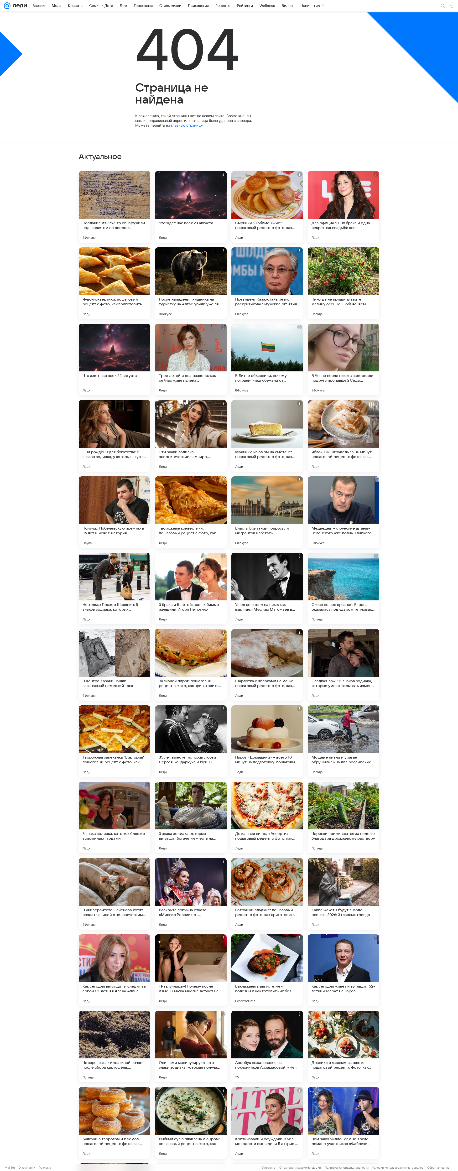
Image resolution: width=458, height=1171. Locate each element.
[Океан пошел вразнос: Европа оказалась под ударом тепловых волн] (343, 588)
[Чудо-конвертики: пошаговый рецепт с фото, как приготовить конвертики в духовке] (114, 283)
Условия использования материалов (397, 1167)
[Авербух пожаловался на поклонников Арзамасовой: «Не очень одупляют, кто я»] (267, 1046)
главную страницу (187, 125)
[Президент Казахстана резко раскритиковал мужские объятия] (267, 283)
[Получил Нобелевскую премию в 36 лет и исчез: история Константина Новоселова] (114, 512)
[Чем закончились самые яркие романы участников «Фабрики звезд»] (343, 1123)
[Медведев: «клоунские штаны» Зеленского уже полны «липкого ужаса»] (343, 512)
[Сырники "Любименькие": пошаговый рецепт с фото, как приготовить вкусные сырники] (267, 207)
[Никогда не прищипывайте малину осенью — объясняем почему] (343, 283)
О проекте (268, 1167)
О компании (27, 1167)
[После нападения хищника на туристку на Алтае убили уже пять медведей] (191, 283)
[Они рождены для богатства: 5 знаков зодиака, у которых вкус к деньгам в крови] (114, 436)
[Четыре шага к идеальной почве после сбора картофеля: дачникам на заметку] (114, 1046)
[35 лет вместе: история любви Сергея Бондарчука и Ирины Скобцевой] (191, 741)
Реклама (45, 1167)
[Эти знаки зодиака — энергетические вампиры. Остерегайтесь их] (191, 436)
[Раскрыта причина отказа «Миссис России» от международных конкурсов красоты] (191, 894)
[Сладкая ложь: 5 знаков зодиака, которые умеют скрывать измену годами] (343, 665)
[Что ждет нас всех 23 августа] (191, 207)
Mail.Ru (10, 1167)
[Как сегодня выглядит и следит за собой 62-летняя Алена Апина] (114, 970)
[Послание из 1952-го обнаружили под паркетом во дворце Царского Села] (114, 207)
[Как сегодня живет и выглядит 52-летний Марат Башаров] (343, 970)
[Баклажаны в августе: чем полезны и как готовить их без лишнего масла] (267, 970)
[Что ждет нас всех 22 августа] (114, 359)
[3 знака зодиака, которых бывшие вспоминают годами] (114, 817)
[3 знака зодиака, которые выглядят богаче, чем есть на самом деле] (191, 817)
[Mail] (7, 5)
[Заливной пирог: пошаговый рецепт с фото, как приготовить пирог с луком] (191, 665)
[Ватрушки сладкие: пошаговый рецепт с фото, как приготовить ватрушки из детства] (267, 894)
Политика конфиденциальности (347, 1167)
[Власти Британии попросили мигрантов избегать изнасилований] (267, 512)
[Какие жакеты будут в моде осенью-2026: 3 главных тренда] (343, 894)
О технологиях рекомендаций (300, 1167)
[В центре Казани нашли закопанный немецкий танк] (114, 665)
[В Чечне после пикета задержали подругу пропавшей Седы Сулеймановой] (343, 359)
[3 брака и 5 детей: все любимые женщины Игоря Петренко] (191, 588)
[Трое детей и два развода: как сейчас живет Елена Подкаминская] (191, 359)
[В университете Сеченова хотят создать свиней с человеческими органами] (114, 894)
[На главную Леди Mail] (18, 5)
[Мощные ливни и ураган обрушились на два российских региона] (343, 741)
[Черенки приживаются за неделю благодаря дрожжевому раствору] (343, 817)
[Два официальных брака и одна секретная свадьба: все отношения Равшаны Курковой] (343, 207)
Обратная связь (438, 1167)
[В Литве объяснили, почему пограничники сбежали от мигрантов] (267, 359)
